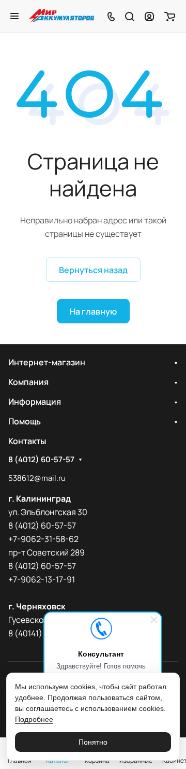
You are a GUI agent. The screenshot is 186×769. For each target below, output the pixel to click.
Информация (34, 401)
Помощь (24, 421)
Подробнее (34, 719)
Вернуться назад (93, 270)
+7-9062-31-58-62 (43, 539)
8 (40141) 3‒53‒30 (42, 633)
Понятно (93, 742)
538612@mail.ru (37, 478)
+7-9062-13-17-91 (41, 579)
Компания (28, 382)
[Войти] (149, 16)
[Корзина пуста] (169, 16)
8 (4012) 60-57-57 (41, 459)
